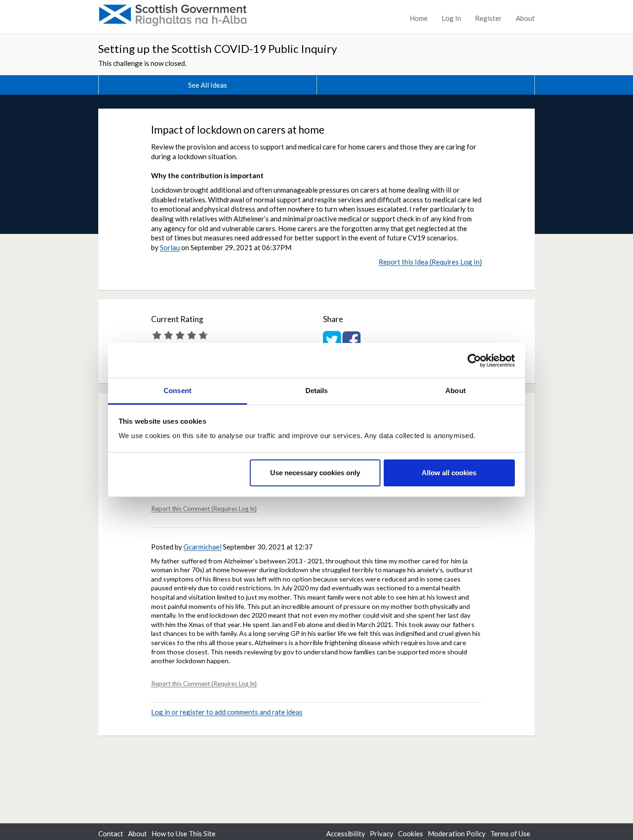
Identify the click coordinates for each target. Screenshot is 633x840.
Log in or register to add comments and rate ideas (227, 712)
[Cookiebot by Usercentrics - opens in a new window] (474, 361)
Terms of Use (510, 833)
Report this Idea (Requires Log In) (430, 262)
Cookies (410, 833)
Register (488, 18)
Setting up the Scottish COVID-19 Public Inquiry (217, 48)
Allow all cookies (449, 473)
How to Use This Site (183, 833)
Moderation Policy (457, 833)
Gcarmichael (203, 547)
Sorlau (170, 247)
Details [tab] (316, 390)
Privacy (381, 833)
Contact (110, 833)
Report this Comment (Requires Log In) (204, 508)
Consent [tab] (177, 390)
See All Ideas (207, 85)
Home (419, 18)
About (525, 18)
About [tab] (455, 390)
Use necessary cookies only (315, 473)
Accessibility (345, 833)
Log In (451, 18)
